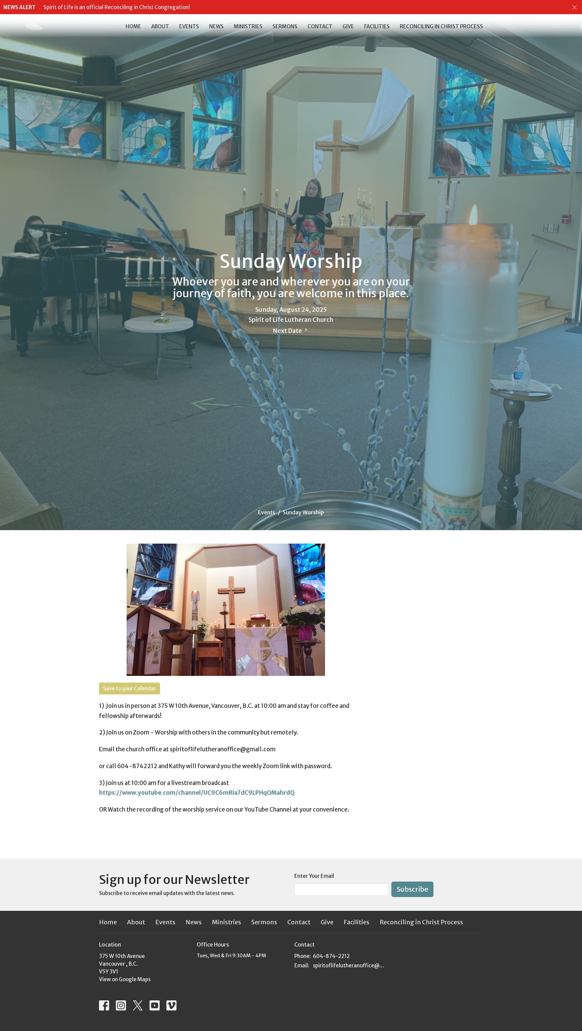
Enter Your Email (314, 876)
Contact (320, 26)
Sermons (284, 26)
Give (348, 26)
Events (189, 26)
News (216, 26)
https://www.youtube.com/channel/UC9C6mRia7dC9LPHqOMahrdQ (198, 792)
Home (133, 26)
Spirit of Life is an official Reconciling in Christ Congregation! (116, 7)
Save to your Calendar (129, 688)
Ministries (248, 26)
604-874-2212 (331, 956)
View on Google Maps (125, 979)
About (160, 26)
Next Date (288, 331)
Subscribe (412, 889)
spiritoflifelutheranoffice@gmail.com (349, 965)
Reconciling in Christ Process (441, 26)
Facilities (377, 26)
